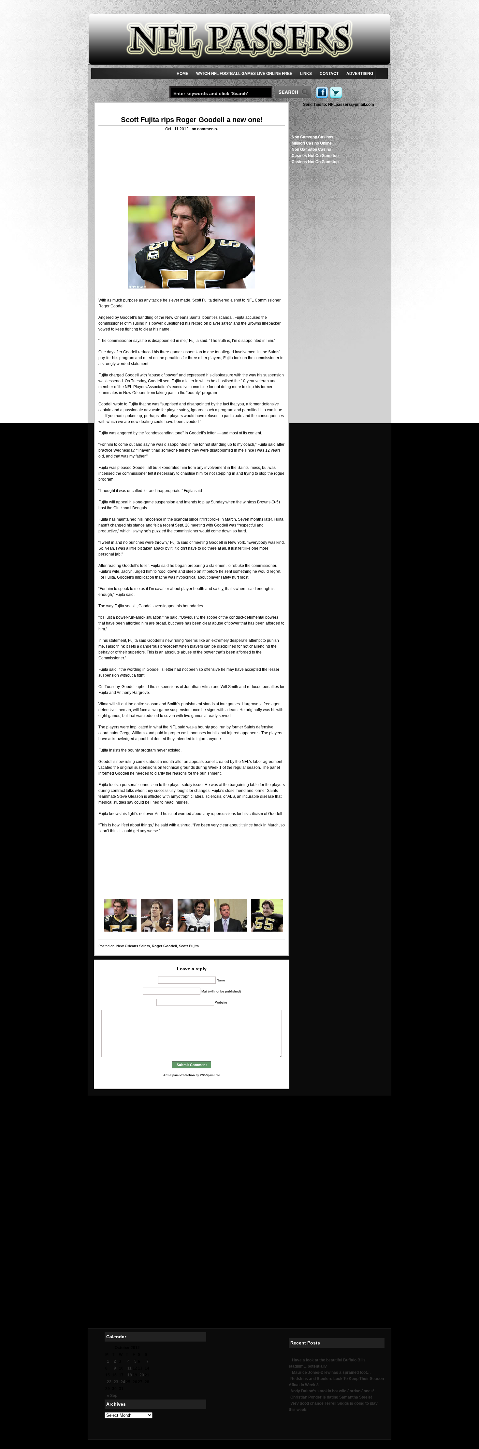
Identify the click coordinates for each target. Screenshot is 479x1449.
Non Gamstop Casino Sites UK (239, 1145)
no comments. (205, 129)
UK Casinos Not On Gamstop (240, 1192)
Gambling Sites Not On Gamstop (239, 1208)
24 (123, 1382)
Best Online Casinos (239, 1187)
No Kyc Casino (240, 1281)
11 (129, 1368)
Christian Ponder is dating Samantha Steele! (331, 1397)
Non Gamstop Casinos (312, 137)
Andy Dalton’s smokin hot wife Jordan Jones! (332, 1391)
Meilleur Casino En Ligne (239, 1197)
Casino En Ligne (239, 1150)
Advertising (359, 73)
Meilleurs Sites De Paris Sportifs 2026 (240, 1270)
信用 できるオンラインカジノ (240, 1166)
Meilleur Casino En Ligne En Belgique (239, 1244)
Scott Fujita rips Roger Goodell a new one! (192, 120)
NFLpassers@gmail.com (338, 104)
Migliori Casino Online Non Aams (239, 1114)
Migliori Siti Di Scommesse (239, 1307)
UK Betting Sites (239, 1119)
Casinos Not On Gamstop (315, 155)
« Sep (112, 1395)
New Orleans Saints (133, 946)
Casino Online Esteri (239, 1312)
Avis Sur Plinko (239, 1260)
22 (109, 1382)
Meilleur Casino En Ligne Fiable (240, 1203)
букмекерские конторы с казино (239, 1265)
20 (141, 1375)
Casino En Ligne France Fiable (239, 1286)
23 (116, 1382)
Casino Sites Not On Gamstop (239, 1229)
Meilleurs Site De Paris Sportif (239, 1255)
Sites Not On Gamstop (239, 1140)
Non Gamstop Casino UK (239, 1135)
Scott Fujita (189, 946)
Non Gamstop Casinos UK (239, 1156)
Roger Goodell (164, 946)
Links (306, 73)
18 (129, 1375)
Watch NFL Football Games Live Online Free (244, 73)
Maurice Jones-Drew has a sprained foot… (331, 1372)
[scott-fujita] (191, 242)
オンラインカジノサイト (239, 1302)
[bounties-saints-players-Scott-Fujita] (155, 915)
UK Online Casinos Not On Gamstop (239, 1161)
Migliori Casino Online (312, 143)
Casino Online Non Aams (239, 1182)
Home (182, 73)
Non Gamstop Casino (311, 149)
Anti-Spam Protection (179, 1075)
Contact (329, 73)
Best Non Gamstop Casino (239, 1213)
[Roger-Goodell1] (228, 915)
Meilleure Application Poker (239, 1317)
